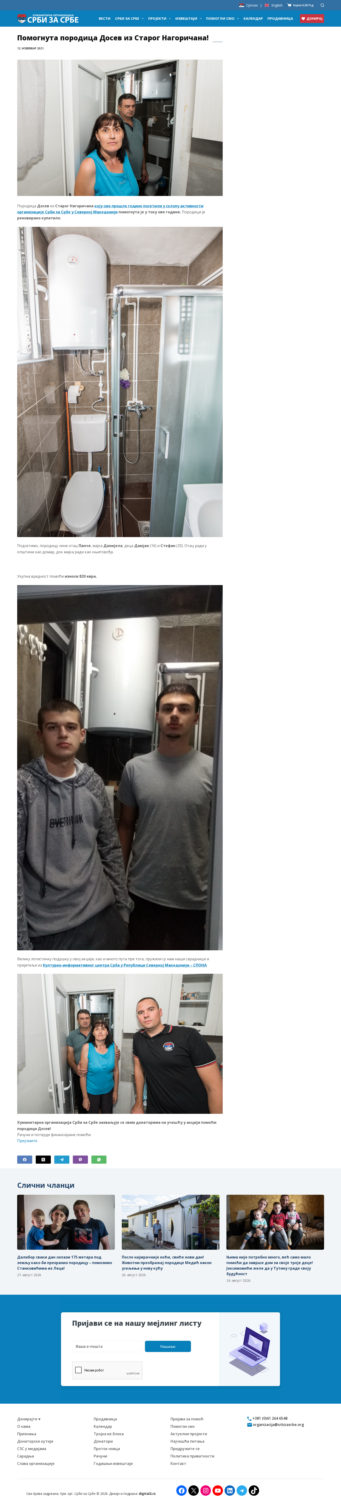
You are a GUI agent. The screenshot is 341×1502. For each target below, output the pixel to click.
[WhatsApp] (98, 1160)
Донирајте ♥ (29, 1419)
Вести (104, 18)
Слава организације (36, 1463)
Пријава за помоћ (186, 1419)
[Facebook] (24, 1160)
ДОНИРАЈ (314, 18)
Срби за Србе (127, 18)
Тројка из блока (109, 1433)
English (277, 5)
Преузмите (27, 1140)
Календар (253, 18)
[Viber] (80, 1160)
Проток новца (107, 1448)
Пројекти (157, 18)
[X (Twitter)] (43, 1160)
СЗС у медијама (31, 1448)
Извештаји (186, 18)
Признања (26, 1433)
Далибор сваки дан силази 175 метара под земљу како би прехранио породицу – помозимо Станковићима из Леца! (64, 1263)
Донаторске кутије (35, 1441)
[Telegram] (61, 1160)
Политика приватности (192, 1456)
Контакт (178, 1463)
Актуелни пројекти (188, 1433)
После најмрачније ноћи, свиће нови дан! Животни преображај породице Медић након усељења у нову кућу (167, 1263)
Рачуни (100, 1456)
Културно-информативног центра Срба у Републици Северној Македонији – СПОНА (125, 965)
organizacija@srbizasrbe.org (278, 1424)
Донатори (103, 1441)
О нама (23, 1426)
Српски (252, 5)
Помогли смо (220, 18)
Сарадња (25, 1456)
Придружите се (185, 1448)
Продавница (280, 18)
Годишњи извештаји (113, 1463)
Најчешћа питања (187, 1441)
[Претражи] (322, 5)
